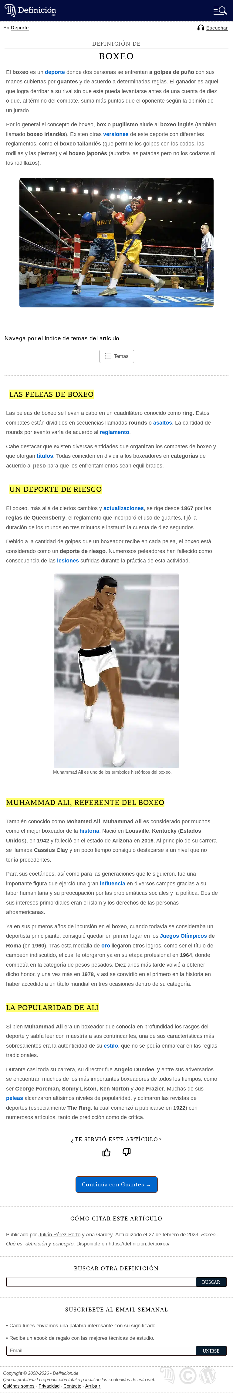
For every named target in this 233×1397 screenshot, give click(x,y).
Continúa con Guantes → (116, 1184)
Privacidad (49, 1385)
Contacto (72, 1385)
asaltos (162, 423)
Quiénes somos (19, 1385)
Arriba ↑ (93, 1385)
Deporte (20, 27)
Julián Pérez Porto (59, 1235)
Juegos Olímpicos (183, 936)
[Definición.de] (30, 10)
